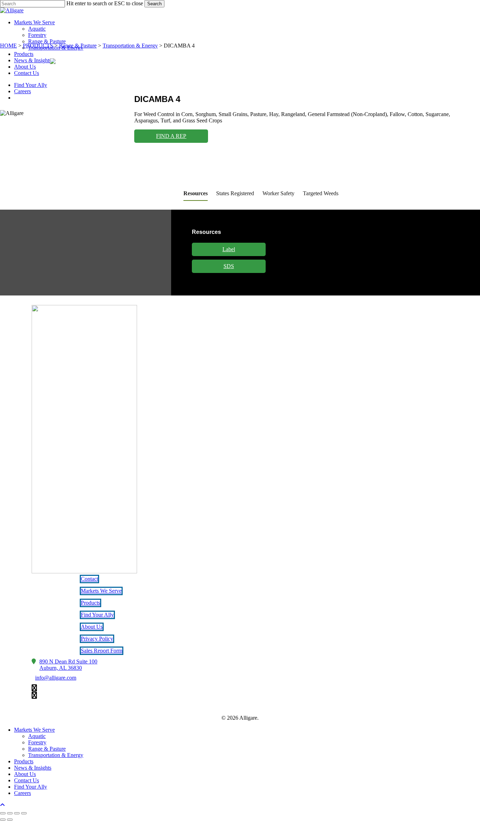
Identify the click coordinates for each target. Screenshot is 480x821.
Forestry (37, 742)
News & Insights (32, 768)
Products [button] (90, 603)
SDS (228, 266)
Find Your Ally (30, 787)
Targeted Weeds (320, 193)
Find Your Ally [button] (97, 615)
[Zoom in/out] (3, 813)
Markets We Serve (34, 730)
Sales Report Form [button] (101, 651)
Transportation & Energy (130, 46)
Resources (195, 193)
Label (228, 249)
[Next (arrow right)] (10, 820)
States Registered (235, 193)
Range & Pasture (78, 46)
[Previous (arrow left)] (3, 820)
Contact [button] (89, 579)
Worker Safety (278, 193)
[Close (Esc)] (24, 813)
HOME (8, 46)
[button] (68, 664)
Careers (22, 793)
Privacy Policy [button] (97, 639)
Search (154, 3)
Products (23, 761)
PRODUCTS (38, 46)
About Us (25, 774)
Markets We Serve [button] (101, 591)
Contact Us (26, 780)
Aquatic (37, 736)
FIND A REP (171, 136)
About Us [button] (92, 627)
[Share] (17, 813)
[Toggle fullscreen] (10, 813)
